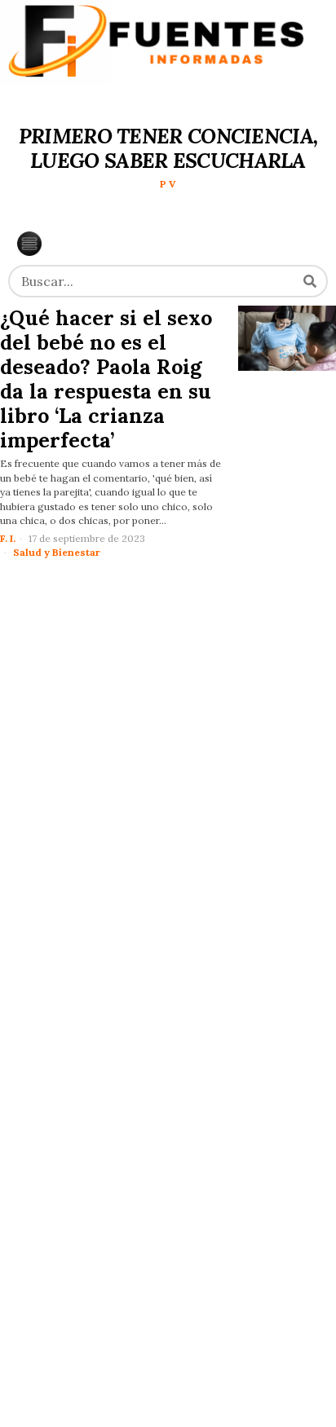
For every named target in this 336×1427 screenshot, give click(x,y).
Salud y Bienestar (56, 552)
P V (168, 184)
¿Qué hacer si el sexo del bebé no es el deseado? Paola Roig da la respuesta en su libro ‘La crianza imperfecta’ (106, 379)
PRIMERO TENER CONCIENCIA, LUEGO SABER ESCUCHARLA (168, 148)
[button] (310, 281)
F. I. (7, 538)
